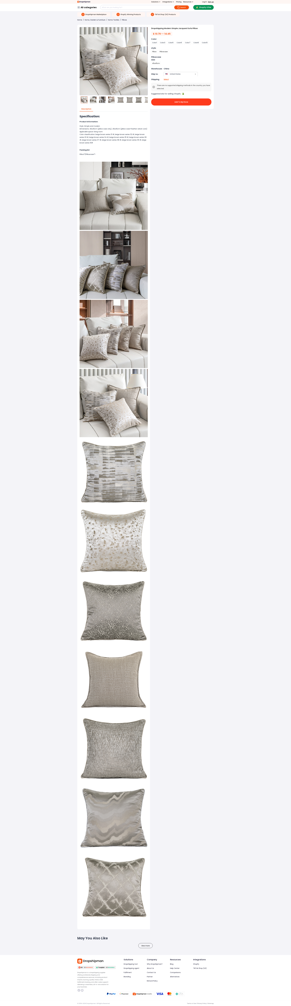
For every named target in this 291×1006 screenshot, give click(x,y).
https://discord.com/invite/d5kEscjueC (82, 990)
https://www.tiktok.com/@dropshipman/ (79, 990)
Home (79, 20)
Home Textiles (113, 20)
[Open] (195, 74)
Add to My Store (181, 102)
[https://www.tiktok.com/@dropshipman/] (79, 990)
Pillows (124, 20)
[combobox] (177, 74)
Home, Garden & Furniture (95, 20)
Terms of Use (191, 1003)
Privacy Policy (202, 1003)
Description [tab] (86, 109)
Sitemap (211, 1003)
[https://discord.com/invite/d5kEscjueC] (82, 990)
